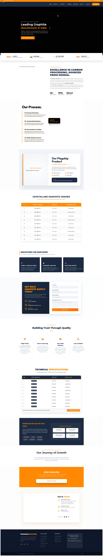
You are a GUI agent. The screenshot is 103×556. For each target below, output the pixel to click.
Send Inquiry (65, 309)
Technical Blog (44, 536)
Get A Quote (95, 4)
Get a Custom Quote (28, 37)
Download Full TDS (73, 410)
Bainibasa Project (58, 539)
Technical (69, 4)
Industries (75, 4)
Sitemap (82, 553)
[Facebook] (66, 517)
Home (50, 4)
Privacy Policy (43, 545)
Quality (81, 4)
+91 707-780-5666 (97, 0)
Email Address (55, 290)
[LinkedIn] (64, 517)
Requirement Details (57, 300)
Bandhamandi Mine (58, 536)
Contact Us (43, 546)
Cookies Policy (43, 539)
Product (62, 4)
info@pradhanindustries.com (85, 0)
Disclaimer (42, 541)
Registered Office (58, 541)
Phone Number (55, 295)
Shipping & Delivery (44, 543)
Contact (88, 4)
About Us (55, 4)
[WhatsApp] (68, 517)
